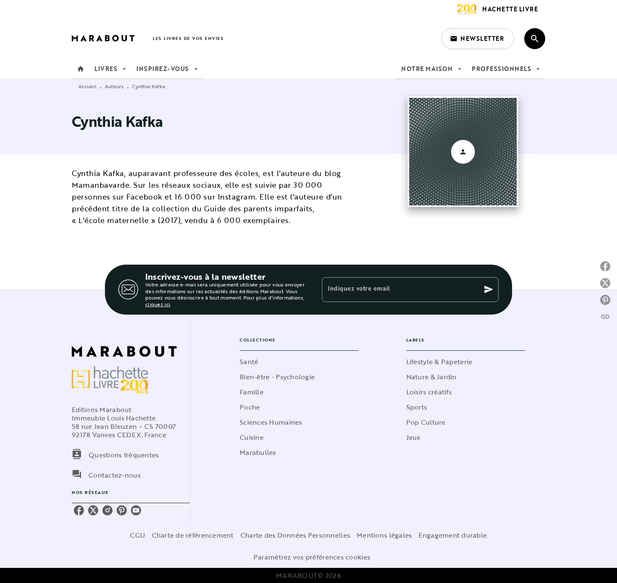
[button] (477, 38)
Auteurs (114, 86)
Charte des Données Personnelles (295, 535)
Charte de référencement (193, 535)
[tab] (80, 69)
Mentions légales (384, 535)
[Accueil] (107, 38)
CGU (137, 535)
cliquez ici (157, 304)
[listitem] (79, 510)
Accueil (87, 86)
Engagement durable (452, 535)
